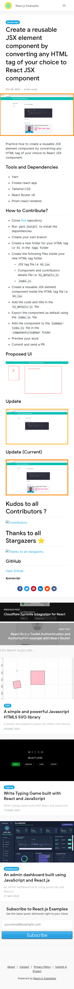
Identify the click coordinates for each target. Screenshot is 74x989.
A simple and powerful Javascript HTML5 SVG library (36, 714)
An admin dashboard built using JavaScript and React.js (35, 877)
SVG (7, 705)
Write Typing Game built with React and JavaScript (32, 796)
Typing (9, 787)
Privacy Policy (42, 967)
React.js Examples (27, 6)
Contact (24, 967)
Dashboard (11, 868)
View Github (14, 571)
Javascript (12, 22)
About (11, 967)
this (23, 220)
